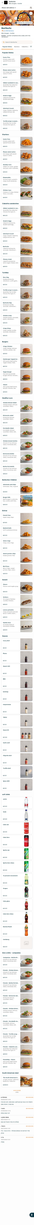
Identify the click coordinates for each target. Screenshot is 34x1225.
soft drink (6, 794)
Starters (16, 46)
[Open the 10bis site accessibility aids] (31, 1215)
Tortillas (5, 273)
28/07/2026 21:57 (5, 1119)
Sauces (5, 636)
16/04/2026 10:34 (5, 1139)
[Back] (2, 2)
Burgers (5, 342)
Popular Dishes (7, 46)
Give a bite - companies (11, 953)
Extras (4, 511)
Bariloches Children (9, 480)
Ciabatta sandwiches (10, 203)
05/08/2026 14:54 (6, 1110)
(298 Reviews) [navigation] (9, 31)
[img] (3, 31)
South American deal (10, 1073)
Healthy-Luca (7, 398)
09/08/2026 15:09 (6, 1099)
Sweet (4, 580)
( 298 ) (17, 1092)
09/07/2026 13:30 (5, 1128)
